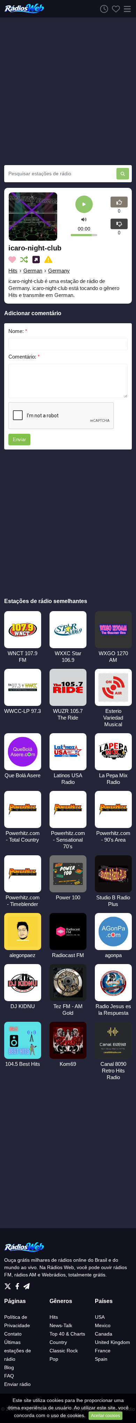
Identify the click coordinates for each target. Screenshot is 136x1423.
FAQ (9, 1376)
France (103, 1350)
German (32, 271)
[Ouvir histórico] (102, 9)
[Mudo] (83, 219)
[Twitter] (9, 1284)
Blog (9, 1367)
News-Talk (61, 1325)
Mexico (103, 1325)
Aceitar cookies (105, 1415)
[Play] (84, 205)
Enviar (19, 439)
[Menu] (126, 9)
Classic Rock (64, 1350)
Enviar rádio (17, 1384)
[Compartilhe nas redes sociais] (37, 259)
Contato (13, 1334)
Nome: (17, 331)
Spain (101, 1359)
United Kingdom (112, 1342)
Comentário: (24, 357)
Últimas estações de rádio (17, 1350)
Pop (54, 1359)
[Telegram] (26, 1284)
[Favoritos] (114, 9)
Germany (59, 271)
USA (100, 1317)
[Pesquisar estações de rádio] (122, 173)
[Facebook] (18, 1284)
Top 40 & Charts (67, 1334)
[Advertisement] (68, 91)
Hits (12, 271)
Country (58, 1342)
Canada (103, 1334)
